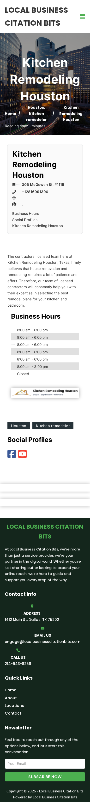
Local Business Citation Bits (36, 16)
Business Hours (25, 213)
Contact (13, 713)
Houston (36, 107)
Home (10, 113)
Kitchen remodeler (53, 426)
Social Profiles (24, 220)
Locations (14, 705)
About (11, 698)
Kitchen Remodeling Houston (37, 225)
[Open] (82, 17)
